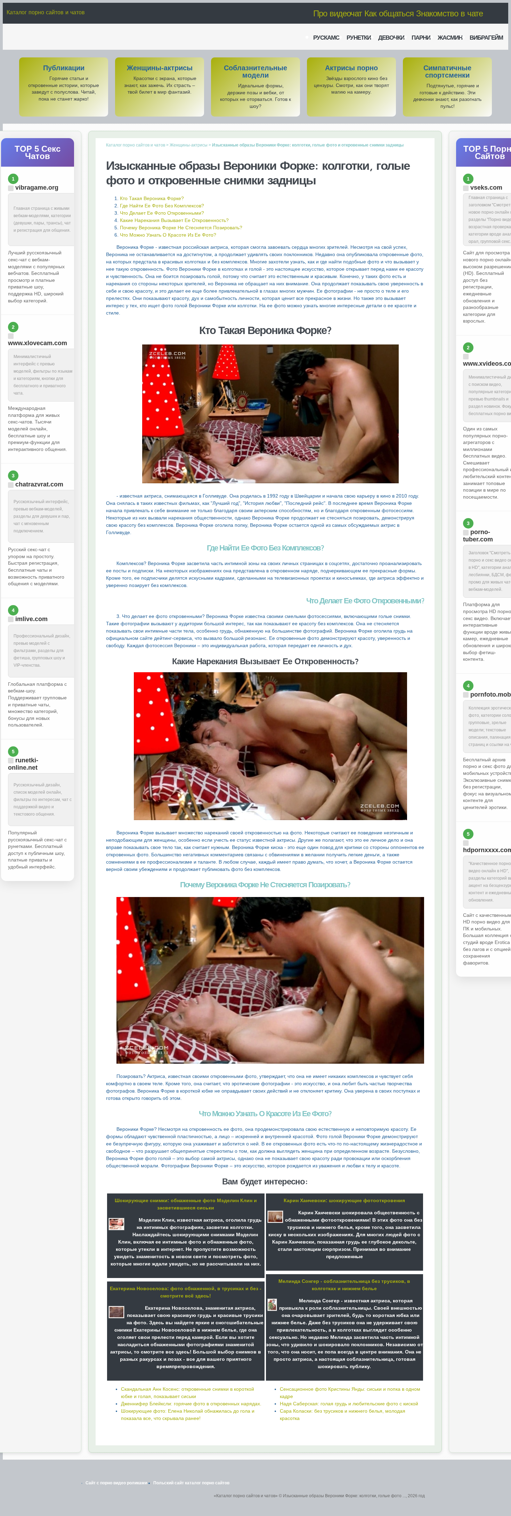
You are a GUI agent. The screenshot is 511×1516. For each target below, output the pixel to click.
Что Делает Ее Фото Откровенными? (162, 213)
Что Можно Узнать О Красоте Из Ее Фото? (168, 235)
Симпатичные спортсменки (447, 71)
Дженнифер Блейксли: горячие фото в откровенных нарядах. (191, 1403)
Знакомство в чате (449, 13)
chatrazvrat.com (39, 484)
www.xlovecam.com (37, 343)
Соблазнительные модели (255, 71)
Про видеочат (337, 13)
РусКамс (326, 37)
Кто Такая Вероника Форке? (152, 198)
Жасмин (450, 37)
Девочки (391, 37)
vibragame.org (36, 187)
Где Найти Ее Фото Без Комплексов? (162, 205)
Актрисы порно (351, 68)
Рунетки (359, 37)
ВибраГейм (486, 37)
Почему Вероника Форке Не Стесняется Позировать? (181, 227)
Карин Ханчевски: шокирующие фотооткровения (344, 1200)
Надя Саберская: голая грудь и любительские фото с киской (349, 1403)
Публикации (63, 68)
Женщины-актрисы (160, 68)
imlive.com (31, 619)
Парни (421, 37)
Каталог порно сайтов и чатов (46, 12)
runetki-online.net (23, 764)
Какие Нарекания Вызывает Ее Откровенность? (174, 220)
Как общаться (389, 13)
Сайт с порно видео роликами (116, 1483)
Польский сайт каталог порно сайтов (191, 1483)
